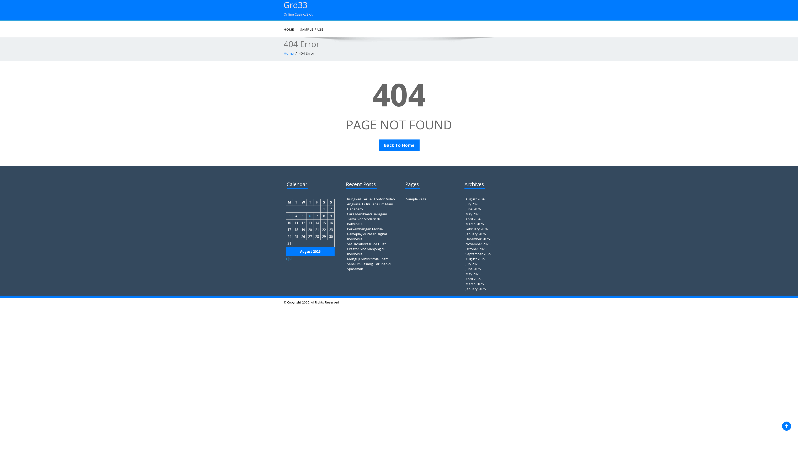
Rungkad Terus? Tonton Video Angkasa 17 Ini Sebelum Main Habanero (371, 204)
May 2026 (473, 214)
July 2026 (472, 204)
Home (289, 29)
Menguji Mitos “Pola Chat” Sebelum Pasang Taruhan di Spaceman (369, 264)
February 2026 (477, 229)
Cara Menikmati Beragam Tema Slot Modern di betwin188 (367, 219)
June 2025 (473, 269)
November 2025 (478, 244)
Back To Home (399, 145)
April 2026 (473, 219)
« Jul (289, 258)
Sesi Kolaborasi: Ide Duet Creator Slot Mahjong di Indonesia (366, 249)
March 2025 (475, 284)
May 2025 (473, 274)
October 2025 (476, 249)
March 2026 (475, 224)
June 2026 (473, 209)
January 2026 (476, 234)
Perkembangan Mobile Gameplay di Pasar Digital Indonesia (367, 234)
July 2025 (472, 264)
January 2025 (476, 289)
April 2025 (473, 279)
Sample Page (311, 29)
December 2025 (478, 239)
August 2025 (475, 259)
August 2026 (475, 199)
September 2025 (478, 254)
